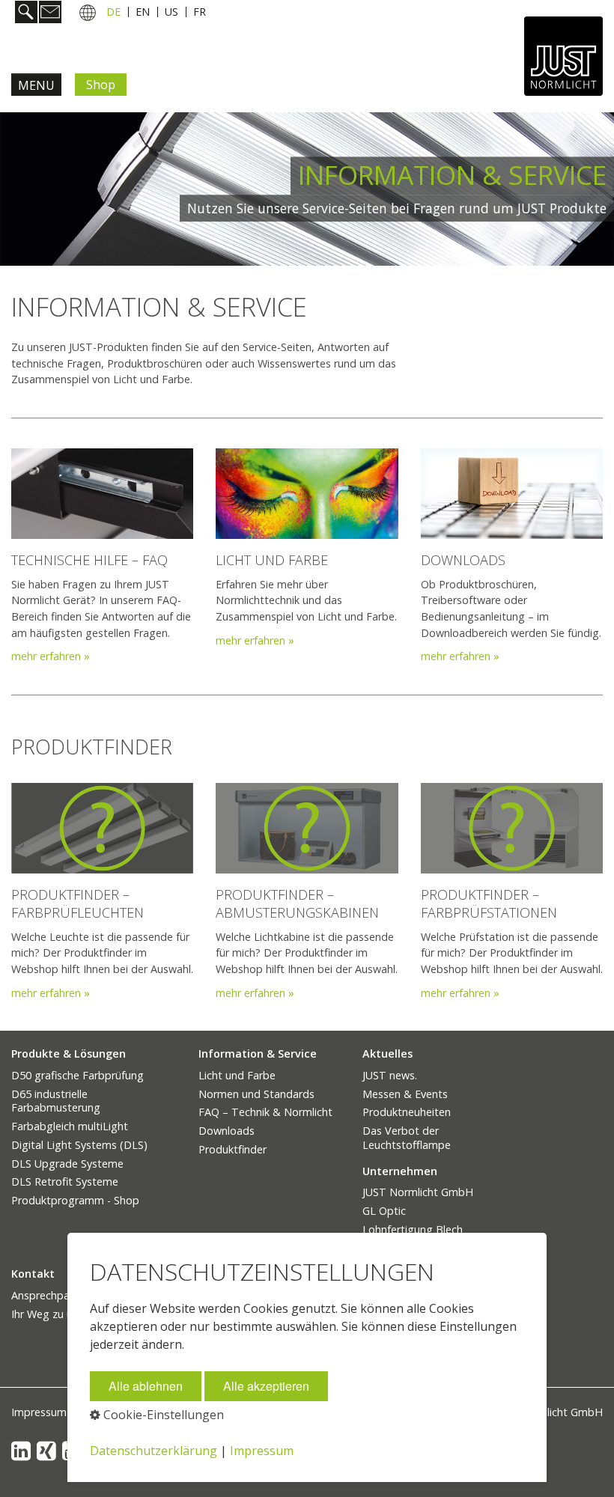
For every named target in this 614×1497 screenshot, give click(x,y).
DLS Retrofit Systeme (64, 1181)
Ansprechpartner (52, 1295)
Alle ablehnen (146, 1385)
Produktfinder (232, 1149)
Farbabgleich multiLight (69, 1126)
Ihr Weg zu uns (47, 1314)
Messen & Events (405, 1094)
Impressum (39, 1412)
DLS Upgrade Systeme (67, 1163)
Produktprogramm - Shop (75, 1200)
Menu (36, 85)
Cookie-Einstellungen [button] (162, 1414)
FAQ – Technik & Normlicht (265, 1112)
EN (143, 11)
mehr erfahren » (50, 656)
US (171, 11)
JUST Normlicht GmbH (417, 1192)
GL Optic (384, 1211)
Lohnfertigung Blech (412, 1229)
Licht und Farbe (237, 1075)
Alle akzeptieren (266, 1385)
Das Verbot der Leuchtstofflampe (406, 1137)
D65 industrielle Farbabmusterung (55, 1101)
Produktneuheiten (406, 1112)
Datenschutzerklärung (153, 1450)
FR (199, 11)
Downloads (226, 1130)
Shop (100, 84)
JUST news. (389, 1075)
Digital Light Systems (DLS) (79, 1145)
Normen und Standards (256, 1094)
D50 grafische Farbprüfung (77, 1075)
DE (113, 11)
